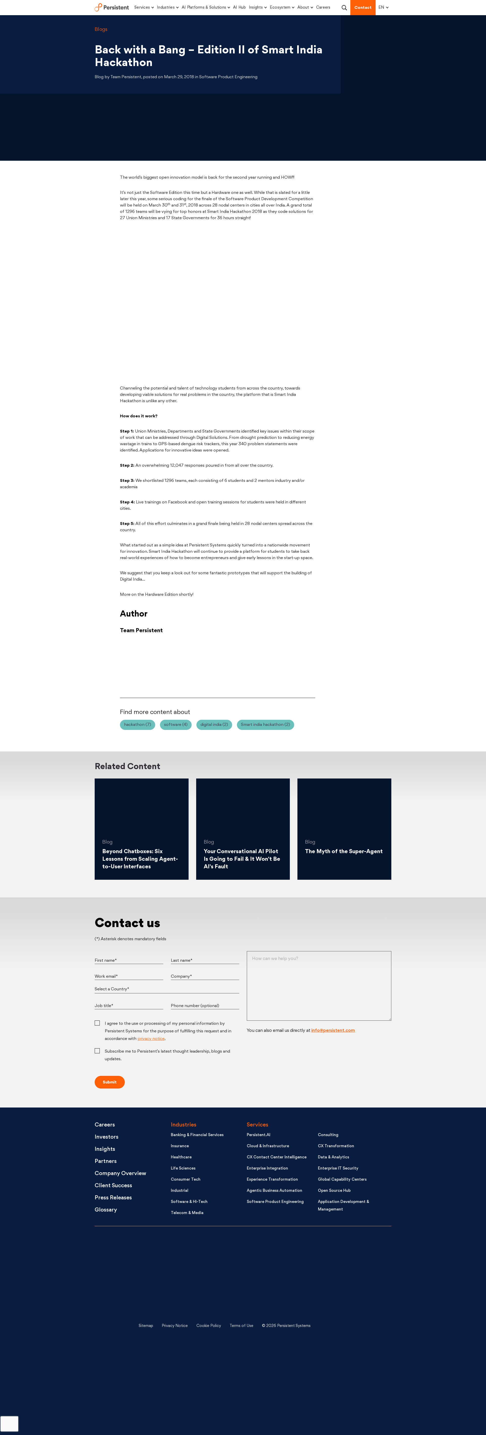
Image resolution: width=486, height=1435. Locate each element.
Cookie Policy (208, 1326)
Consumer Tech (185, 1180)
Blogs (101, 29)
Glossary (106, 1210)
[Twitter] (151, 665)
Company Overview (120, 1173)
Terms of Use (241, 1326)
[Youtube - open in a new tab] (352, 1326)
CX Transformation (336, 1146)
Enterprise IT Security (338, 1169)
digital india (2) (214, 725)
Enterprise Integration (267, 1169)
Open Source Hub (334, 1191)
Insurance (180, 1146)
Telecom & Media (187, 1213)
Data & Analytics (333, 1157)
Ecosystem (280, 8)
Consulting (328, 1135)
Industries (166, 8)
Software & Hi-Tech (189, 1202)
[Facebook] (284, 665)
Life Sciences (183, 1169)
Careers (323, 8)
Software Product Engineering (275, 1202)
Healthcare (181, 1157)
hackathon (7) (137, 725)
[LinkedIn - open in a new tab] (352, 1250)
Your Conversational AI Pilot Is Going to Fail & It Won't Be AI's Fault (242, 859)
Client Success (113, 1185)
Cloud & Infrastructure (268, 1146)
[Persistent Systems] (112, 1326)
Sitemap (146, 1326)
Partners (106, 1161)
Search (344, 7)
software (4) (176, 725)
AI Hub (239, 8)
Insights (256, 8)
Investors (106, 1137)
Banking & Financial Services (197, 1135)
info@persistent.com (333, 1031)
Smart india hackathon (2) (265, 725)
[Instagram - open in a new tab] (352, 1402)
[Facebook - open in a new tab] (352, 1364)
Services (142, 8)
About (303, 8)
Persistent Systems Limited (112, 7)
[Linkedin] (218, 665)
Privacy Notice (175, 1326)
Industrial (179, 1191)
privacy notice (151, 1039)
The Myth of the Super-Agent (344, 851)
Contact (363, 8)
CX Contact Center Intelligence (277, 1157)
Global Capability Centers (342, 1180)
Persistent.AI (258, 1135)
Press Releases (113, 1198)
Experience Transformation (272, 1180)
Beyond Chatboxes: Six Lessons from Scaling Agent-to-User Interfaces (140, 859)
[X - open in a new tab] (352, 1288)
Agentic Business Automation (274, 1191)
